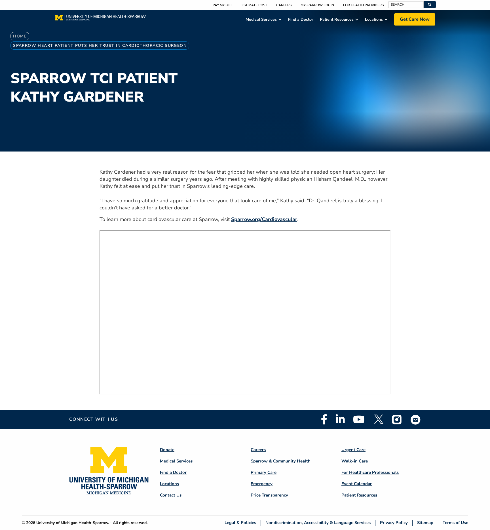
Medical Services (176, 461)
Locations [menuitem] (374, 19)
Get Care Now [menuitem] (415, 19)
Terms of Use (455, 522)
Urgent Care (353, 450)
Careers (284, 5)
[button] (430, 4)
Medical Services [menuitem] (261, 19)
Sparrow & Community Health (281, 461)
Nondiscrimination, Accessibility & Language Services (318, 522)
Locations (169, 484)
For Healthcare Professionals (370, 472)
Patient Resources (359, 495)
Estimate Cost (254, 5)
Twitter (378, 419)
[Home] (100, 19)
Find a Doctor (173, 472)
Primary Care (263, 472)
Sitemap (425, 522)
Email (416, 419)
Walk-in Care (354, 461)
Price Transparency (269, 495)
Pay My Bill (223, 5)
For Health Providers (363, 5)
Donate (167, 450)
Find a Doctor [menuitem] (300, 19)
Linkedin (340, 419)
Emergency (262, 484)
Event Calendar (356, 484)
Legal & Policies (240, 522)
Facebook (324, 419)
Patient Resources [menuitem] (337, 19)
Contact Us (170, 495)
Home (20, 36)
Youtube (359, 419)
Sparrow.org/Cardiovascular (264, 219)
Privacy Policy (394, 522)
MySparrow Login (317, 5)
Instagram (397, 419)
